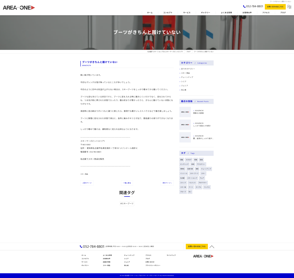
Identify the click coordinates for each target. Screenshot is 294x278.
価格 (197, 169)
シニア (183, 81)
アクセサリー (201, 164)
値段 (192, 164)
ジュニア (184, 85)
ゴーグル (198, 187)
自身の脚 (190, 169)
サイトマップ (171, 255)
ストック (183, 183)
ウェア (202, 178)
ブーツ (191, 187)
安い (190, 192)
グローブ (183, 192)
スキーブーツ (194, 173)
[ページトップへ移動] (212, 246)
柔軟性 (182, 169)
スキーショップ (192, 178)
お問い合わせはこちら (275, 6)
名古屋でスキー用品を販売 (92, 159)
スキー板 (183, 187)
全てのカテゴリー (188, 69)
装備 (201, 160)
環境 (195, 160)
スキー (203, 173)
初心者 (183, 90)
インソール (183, 173)
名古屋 (182, 178)
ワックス (207, 187)
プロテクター (202, 183)
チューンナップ (187, 77)
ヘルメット (192, 183)
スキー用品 (84, 174)
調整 (181, 160)
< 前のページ (87, 183)
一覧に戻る (127, 183)
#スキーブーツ (126, 203)
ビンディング (184, 164)
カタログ (189, 160)
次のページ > (167, 183)
